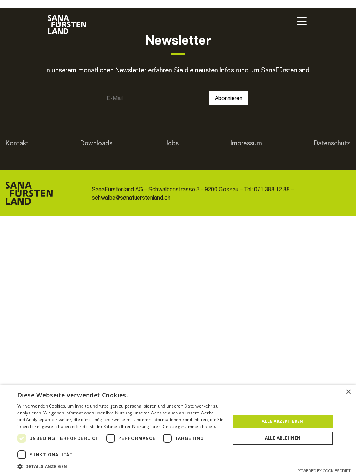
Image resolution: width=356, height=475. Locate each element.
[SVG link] (67, 24)
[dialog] (178, 430)
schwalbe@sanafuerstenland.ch (131, 197)
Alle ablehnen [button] (283, 438)
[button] (120, 466)
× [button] (348, 392)
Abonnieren (228, 98)
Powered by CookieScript (324, 471)
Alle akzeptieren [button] (282, 421)
